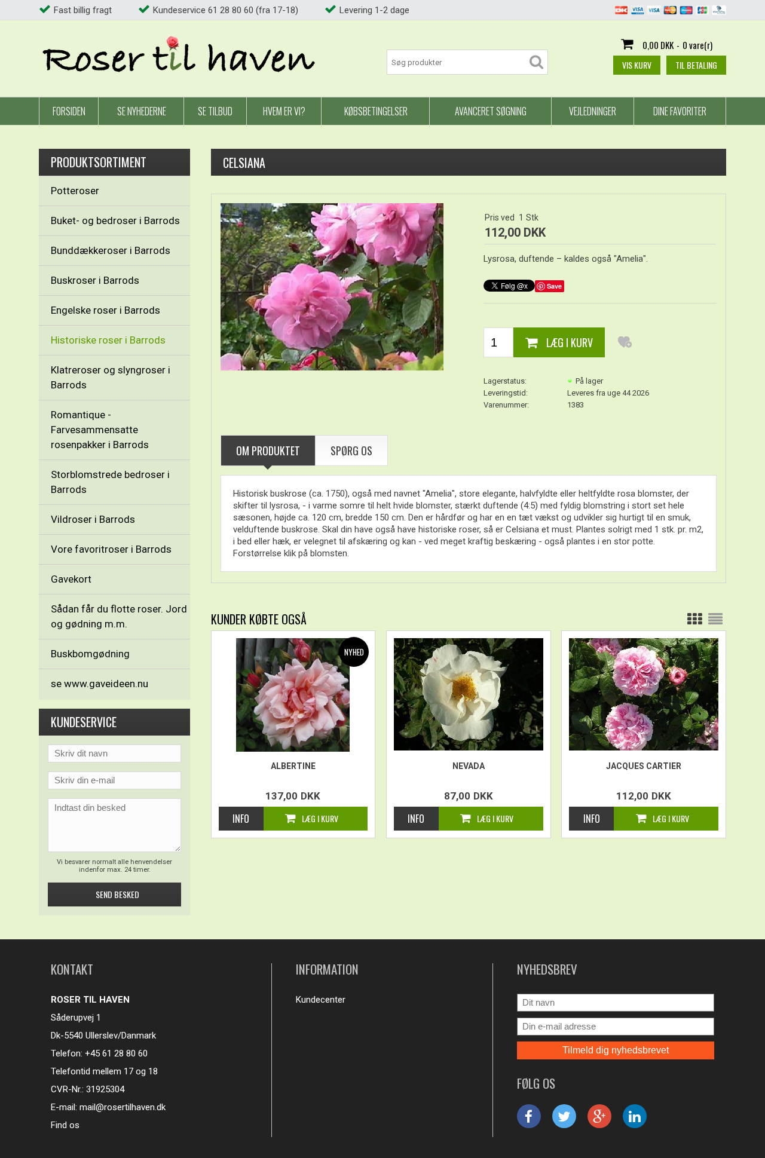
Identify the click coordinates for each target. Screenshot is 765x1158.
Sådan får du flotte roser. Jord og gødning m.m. (119, 616)
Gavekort (71, 579)
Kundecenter (320, 999)
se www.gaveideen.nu (99, 684)
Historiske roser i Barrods (108, 340)
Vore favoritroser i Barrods (111, 549)
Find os (65, 1125)
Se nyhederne (141, 111)
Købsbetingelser (376, 111)
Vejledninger (592, 111)
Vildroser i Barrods (93, 519)
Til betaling (696, 65)
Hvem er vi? (284, 111)
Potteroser (75, 191)
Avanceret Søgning (491, 111)
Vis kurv (636, 65)
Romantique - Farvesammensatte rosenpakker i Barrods (100, 430)
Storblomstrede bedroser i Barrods (110, 481)
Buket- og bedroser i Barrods (115, 220)
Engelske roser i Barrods (105, 310)
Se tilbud (215, 111)
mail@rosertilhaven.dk (122, 1107)
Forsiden (69, 111)
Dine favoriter (679, 111)
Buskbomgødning (90, 654)
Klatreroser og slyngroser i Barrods (110, 377)
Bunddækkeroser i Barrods (110, 250)
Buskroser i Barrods (95, 280)
